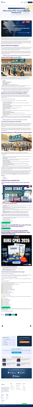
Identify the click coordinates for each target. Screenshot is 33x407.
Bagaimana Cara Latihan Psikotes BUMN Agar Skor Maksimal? (17, 119)
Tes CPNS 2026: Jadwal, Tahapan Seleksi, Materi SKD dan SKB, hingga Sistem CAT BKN (25, 364)
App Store (24, 205)
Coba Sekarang (17, 352)
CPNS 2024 (14, 8)
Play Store (19, 205)
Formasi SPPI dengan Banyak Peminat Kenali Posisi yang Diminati (18, 55)
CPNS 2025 (17, 8)
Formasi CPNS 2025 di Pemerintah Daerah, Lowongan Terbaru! (18, 91)
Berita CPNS (10, 8)
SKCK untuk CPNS (21, 8)
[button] (22, 2)
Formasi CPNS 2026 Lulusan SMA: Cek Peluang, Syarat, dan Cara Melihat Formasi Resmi (11, 364)
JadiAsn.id (4, 177)
